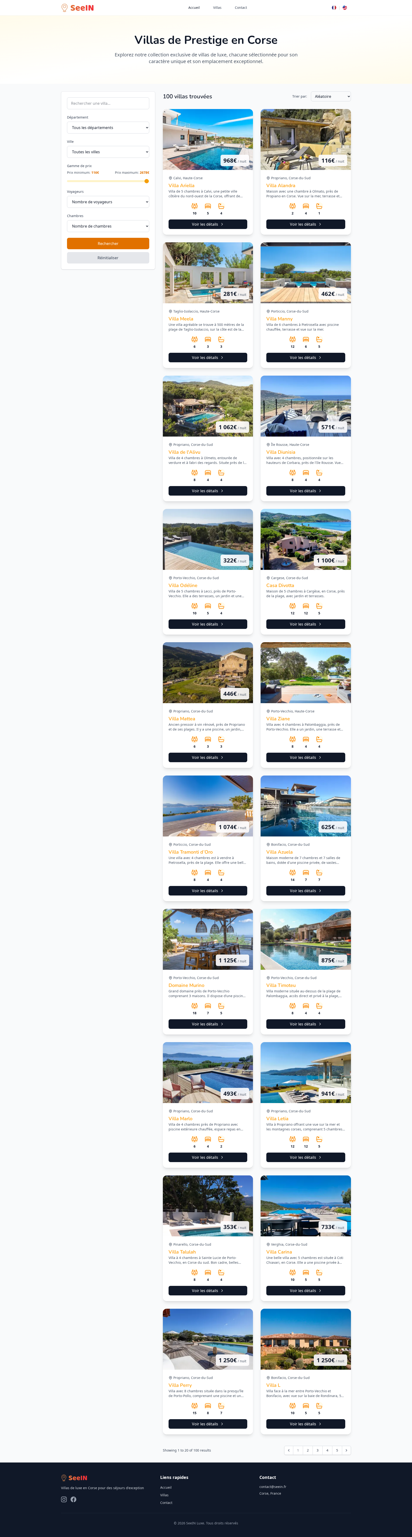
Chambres (75, 216)
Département (77, 117)
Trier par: (299, 96)
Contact (241, 7)
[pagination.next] (346, 1450)
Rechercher (108, 243)
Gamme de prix (79, 166)
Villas (217, 7)
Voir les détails (205, 224)
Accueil (194, 7)
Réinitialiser (108, 257)
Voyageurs (75, 191)
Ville (70, 141)
